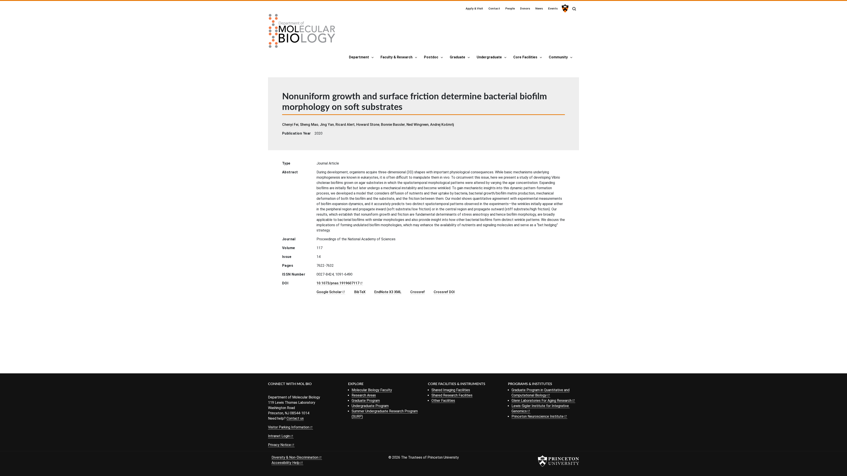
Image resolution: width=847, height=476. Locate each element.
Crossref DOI (444, 292)
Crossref (417, 292)
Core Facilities (525, 57)
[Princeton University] (564, 8)
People (510, 8)
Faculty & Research (396, 57)
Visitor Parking (288, 427)
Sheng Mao (309, 124)
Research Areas (364, 395)
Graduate (457, 57)
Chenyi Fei (290, 124)
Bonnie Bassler (393, 124)
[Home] (302, 32)
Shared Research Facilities (451, 395)
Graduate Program (366, 400)
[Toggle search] (574, 9)
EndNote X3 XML (387, 292)
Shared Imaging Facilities (450, 390)
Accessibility (286, 463)
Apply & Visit (474, 8)
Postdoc (431, 57)
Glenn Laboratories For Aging (542, 400)
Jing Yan (327, 124)
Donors (525, 8)
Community (558, 57)
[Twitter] (277, 391)
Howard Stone (367, 124)
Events (553, 8)
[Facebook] (271, 391)
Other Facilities (443, 400)
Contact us (295, 418)
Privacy (279, 445)
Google (329, 292)
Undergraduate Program (370, 406)
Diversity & (295, 457)
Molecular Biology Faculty (372, 390)
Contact (494, 8)
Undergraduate (489, 57)
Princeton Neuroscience (538, 416)
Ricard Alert (345, 124)
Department (359, 57)
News (539, 8)
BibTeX (359, 292)
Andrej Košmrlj (442, 124)
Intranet (279, 436)
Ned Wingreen (418, 124)
